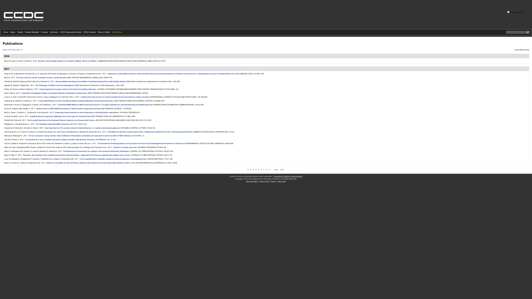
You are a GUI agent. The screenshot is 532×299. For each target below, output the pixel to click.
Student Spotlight (32, 32)
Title (9, 49)
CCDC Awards (90, 32)
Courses (44, 32)
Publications (117, 32)
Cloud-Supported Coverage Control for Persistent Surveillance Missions (67, 89)
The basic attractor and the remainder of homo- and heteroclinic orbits (43, 78)
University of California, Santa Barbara (288, 176)
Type (13, 49)
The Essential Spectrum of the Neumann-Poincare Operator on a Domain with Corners (61, 120)
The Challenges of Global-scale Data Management (55, 85)
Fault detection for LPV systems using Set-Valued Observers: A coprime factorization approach (82, 128)
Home (5, 32)
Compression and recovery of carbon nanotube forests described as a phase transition (115, 97)
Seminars (54, 32)
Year (18, 49)
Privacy (273, 181)
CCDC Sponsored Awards (70, 32)
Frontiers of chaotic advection (125, 147)
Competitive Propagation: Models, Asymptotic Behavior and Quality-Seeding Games (54, 93)
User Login (281, 181)
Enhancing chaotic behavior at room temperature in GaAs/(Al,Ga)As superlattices (87, 113)
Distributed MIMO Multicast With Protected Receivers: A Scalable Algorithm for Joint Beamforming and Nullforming (103, 105)
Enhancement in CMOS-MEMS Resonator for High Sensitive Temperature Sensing (68, 109)
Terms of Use (264, 181)
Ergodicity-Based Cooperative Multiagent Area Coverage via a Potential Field (60, 116)
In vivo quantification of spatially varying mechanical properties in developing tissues (113, 159)
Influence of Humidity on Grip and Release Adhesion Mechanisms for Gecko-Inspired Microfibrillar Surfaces (88, 163)
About (12, 32)
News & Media (104, 32)
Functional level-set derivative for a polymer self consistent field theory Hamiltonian (96, 151)
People (20, 32)
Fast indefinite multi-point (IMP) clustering (52, 124)
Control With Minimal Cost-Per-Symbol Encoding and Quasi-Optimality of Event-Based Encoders (76, 101)
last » (282, 169)
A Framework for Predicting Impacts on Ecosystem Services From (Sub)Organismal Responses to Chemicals (140, 144)
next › (277, 169)
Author (5, 49)
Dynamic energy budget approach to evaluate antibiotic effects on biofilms (67, 61)
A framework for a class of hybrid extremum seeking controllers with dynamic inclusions (60, 140)
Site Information (252, 181)
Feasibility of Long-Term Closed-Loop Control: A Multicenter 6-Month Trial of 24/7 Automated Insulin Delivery (150, 132)
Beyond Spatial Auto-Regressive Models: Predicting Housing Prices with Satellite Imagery (91, 82)
